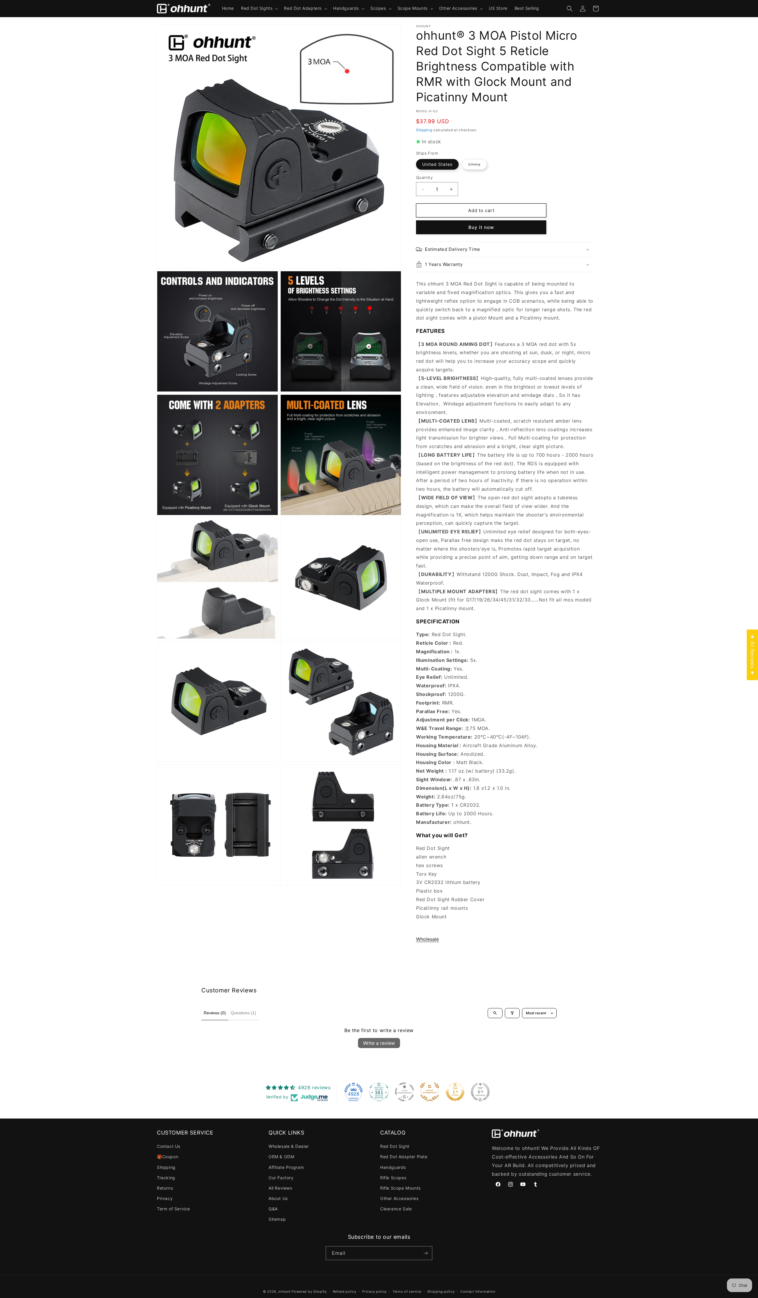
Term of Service (173, 1208)
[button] (258, 8)
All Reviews (280, 1187)
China (477, 165)
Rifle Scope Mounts (400, 1187)
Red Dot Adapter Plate (404, 1156)
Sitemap (277, 1219)
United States (437, 164)
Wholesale (427, 939)
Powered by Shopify (309, 1291)
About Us (278, 1198)
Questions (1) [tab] (243, 1012)
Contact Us (168, 1146)
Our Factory (281, 1177)
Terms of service (407, 1291)
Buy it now (481, 227)
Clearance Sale (396, 1208)
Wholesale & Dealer (289, 1146)
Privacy (165, 1198)
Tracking (166, 1177)
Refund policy (344, 1291)
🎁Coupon (167, 1156)
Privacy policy (374, 1291)
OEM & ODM (281, 1156)
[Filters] (512, 1013)
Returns (165, 1187)
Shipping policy (441, 1291)
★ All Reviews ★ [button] (752, 654)
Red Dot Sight (394, 1146)
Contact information (477, 1291)
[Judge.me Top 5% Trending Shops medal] (480, 1091)
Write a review (379, 1043)
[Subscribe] (425, 1253)
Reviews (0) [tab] (215, 1012)
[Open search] (495, 1013)
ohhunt (284, 1291)
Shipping (424, 130)
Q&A (273, 1208)
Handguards (393, 1167)
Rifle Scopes (393, 1177)
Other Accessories (399, 1198)
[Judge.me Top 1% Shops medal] (455, 1091)
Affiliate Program (286, 1167)
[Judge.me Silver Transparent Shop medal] (404, 1091)
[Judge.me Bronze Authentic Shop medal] (429, 1091)
